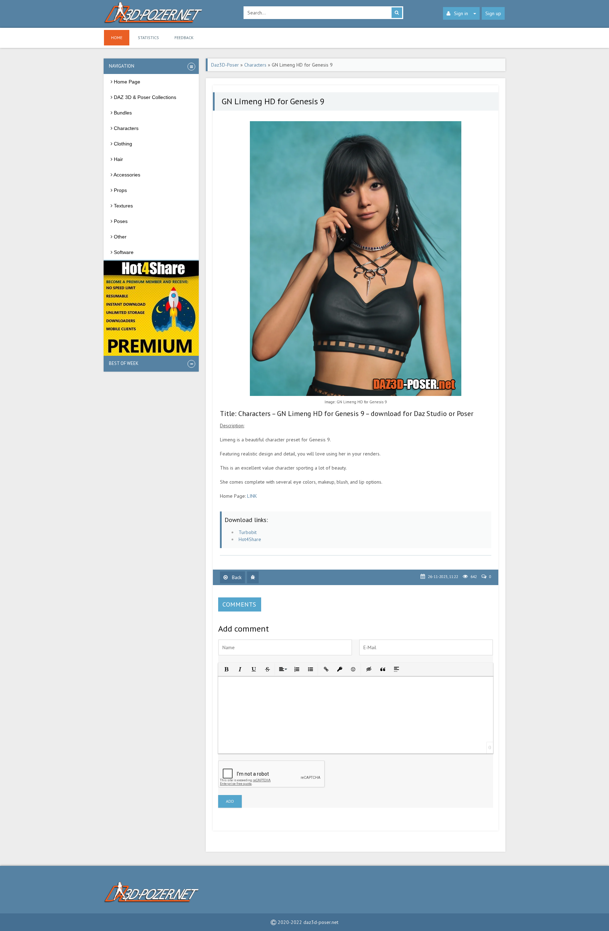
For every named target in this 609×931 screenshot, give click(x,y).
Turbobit (248, 532)
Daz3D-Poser (225, 65)
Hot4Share (250, 539)
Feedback (183, 37)
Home (116, 37)
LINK (252, 496)
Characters (255, 65)
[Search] (397, 12)
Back (235, 577)
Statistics (148, 37)
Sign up (493, 13)
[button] (226, 669)
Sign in (461, 13)
